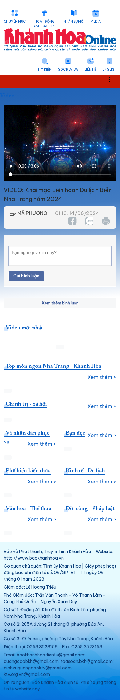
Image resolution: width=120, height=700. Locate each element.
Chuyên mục (15, 21)
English (109, 69)
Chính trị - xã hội (26, 404)
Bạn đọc (75, 433)
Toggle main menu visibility (112, 79)
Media (95, 21)
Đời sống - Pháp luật (90, 509)
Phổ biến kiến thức (28, 471)
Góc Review (68, 69)
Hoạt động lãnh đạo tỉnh (44, 23)
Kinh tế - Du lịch (85, 471)
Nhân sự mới (73, 21)
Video (7, 96)
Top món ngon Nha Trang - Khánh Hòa (53, 366)
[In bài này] (105, 221)
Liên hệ (90, 69)
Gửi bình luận (26, 276)
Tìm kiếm (45, 69)
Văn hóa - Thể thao (28, 509)
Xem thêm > (101, 377)
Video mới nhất (24, 328)
